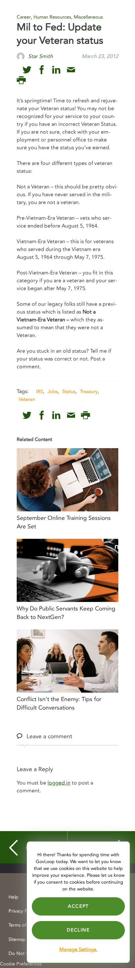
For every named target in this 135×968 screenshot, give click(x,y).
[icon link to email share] (71, 70)
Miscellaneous (88, 17)
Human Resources (52, 17)
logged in (59, 782)
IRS (39, 391)
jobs (53, 391)
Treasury (89, 391)
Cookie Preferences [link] (21, 964)
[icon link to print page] (21, 80)
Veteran (27, 399)
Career (24, 17)
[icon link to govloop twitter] (27, 70)
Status (68, 391)
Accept (78, 906)
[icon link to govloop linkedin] (56, 70)
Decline (78, 930)
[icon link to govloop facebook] (41, 70)
